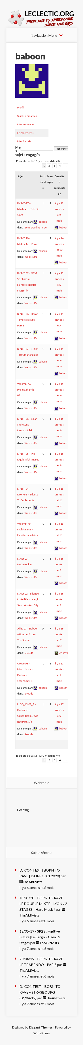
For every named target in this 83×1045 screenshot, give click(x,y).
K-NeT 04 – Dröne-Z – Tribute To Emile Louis (27, 494)
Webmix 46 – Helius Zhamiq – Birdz (27, 389)
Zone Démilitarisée (36, 227)
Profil (20, 107)
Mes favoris (24, 141)
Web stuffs (31, 256)
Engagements (25, 132)
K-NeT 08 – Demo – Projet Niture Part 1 (27, 319)
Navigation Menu (44, 35)
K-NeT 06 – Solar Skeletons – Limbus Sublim (27, 424)
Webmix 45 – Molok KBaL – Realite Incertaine (27, 529)
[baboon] (31, 101)
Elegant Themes (41, 1027)
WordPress (41, 1033)
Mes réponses (25, 124)
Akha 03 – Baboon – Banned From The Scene (27, 634)
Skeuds (29, 652)
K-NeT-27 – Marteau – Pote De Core (28, 209)
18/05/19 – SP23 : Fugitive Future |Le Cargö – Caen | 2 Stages (39, 937)
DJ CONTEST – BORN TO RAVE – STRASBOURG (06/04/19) (39, 992)
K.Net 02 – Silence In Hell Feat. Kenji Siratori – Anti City (28, 599)
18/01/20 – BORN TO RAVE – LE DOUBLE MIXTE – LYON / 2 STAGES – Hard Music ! (43, 903)
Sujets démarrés (27, 116)
